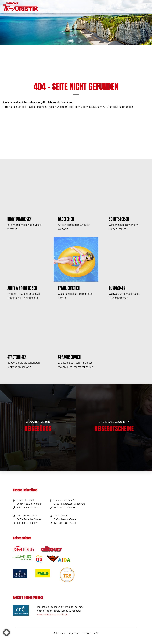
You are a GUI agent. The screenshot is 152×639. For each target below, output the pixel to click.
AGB (96, 633)
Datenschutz (59, 633)
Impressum (74, 633)
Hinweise (87, 633)
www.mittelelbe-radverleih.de (52, 614)
